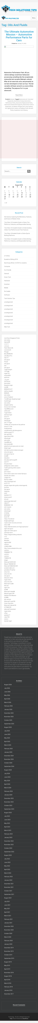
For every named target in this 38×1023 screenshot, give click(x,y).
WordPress (25, 1018)
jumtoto (6, 487)
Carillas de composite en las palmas (14, 424)
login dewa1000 (8, 436)
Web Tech (7, 327)
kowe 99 (6, 517)
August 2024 (8, 770)
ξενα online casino (9, 473)
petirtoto (6, 377)
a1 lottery (7, 256)
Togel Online (7, 413)
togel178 (6, 373)
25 (9, 197)
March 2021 (7, 915)
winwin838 (7, 375)
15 (26, 193)
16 (30, 193)
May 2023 (7, 823)
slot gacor (7, 359)
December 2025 (9, 713)
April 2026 (7, 699)
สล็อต (5, 613)
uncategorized (8, 302)
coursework (7, 350)
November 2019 (9, 951)
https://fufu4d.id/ (9, 519)
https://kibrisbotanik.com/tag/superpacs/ (16, 526)
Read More (19, 95)
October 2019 (8, 955)
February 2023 (8, 834)
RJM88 (6, 597)
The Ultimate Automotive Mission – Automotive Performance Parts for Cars (19, 36)
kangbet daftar (8, 405)
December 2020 (9, 926)
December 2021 (9, 883)
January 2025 (8, 752)
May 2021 (7, 908)
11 (9, 193)
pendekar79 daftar (9, 570)
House (6, 361)
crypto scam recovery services (13, 523)
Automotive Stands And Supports (14, 104)
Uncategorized (8, 320)
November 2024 (9, 759)
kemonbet (7, 383)
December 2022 (9, 841)
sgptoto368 (7, 542)
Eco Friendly (7, 270)
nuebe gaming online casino (12, 468)
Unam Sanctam (8, 603)
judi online (7, 440)
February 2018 (8, 987)
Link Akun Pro (8, 356)
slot (5, 365)
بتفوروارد (6, 379)
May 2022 (7, 866)
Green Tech (7, 277)
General (13, 99)
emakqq (6, 513)
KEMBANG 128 (8, 505)
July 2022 (7, 859)
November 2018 (9, 972)
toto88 (6, 387)
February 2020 (8, 940)
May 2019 (7, 965)
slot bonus (7, 381)
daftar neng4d (8, 391)
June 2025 (7, 734)
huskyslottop (8, 428)
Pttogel (6, 352)
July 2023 (7, 816)
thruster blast (8, 464)
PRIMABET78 (8, 552)
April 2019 (7, 969)
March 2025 (7, 745)
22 (26, 195)
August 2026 (8, 684)
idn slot (6, 499)
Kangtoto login (8, 385)
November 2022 (9, 844)
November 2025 (9, 716)
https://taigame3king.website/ (13, 534)
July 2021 (7, 901)
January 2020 (8, 944)
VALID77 (6, 503)
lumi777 (6, 416)
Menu (34, 18)
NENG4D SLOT (8, 389)
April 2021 (7, 912)
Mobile (6, 288)
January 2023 (8, 837)
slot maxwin (7, 507)
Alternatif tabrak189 (10, 605)
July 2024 (7, 773)
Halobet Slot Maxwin (10, 595)
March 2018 (7, 983)
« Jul (5, 202)
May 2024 (7, 780)
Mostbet (6, 540)
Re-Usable (7, 291)
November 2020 (9, 930)
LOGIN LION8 (7, 546)
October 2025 (8, 720)
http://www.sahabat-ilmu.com (13, 548)
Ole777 (6, 357)
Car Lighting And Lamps (11, 108)
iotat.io (6, 619)
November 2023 (9, 802)
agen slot (7, 587)
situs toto (7, 572)
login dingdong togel (14, 399)
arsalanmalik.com (9, 568)
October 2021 (8, 891)
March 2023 (7, 830)
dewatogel (7, 420)
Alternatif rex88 (8, 583)
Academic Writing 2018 (11, 259)
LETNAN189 (7, 607)
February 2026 (8, 706)
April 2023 (7, 827)
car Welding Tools (23, 108)
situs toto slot (8, 581)
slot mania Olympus (21, 473)
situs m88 (7, 524)
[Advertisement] (19, 139)
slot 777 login (8, 422)
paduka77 (7, 615)
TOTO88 (6, 371)
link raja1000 (8, 434)
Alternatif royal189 (9, 601)
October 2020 (8, 933)
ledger (6, 560)
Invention (7, 284)
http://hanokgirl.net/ (10, 481)
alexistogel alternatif (10, 501)
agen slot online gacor (10, 530)
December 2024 (9, 755)
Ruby (11, 1018)
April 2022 (7, 869)
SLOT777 (7, 483)
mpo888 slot (8, 442)
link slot (6, 585)
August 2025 (8, 727)
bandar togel (8, 621)
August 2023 (8, 812)
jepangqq (7, 515)
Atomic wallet (8, 479)
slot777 (6, 462)
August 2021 (8, 898)
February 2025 (8, 748)
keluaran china (8, 578)
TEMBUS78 (7, 558)
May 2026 (7, 695)
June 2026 (7, 691)
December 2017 (9, 994)
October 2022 (8, 848)
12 (13, 193)
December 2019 (9, 947)
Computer (7, 266)
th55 (5, 493)
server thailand (8, 397)
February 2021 (8, 919)
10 (5, 193)
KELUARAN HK (8, 354)
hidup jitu (7, 491)
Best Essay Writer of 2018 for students (15, 263)
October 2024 (8, 763)
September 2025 (9, 723)
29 (26, 197)
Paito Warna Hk (8, 348)
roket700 (7, 617)
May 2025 (7, 738)
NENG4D (6, 393)
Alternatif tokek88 (9, 591)
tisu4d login (7, 401)
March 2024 (7, 787)
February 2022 (8, 876)
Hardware (7, 280)
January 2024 (8, 795)
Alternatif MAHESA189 (11, 566)
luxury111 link (8, 426)
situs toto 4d (7, 574)
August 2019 (8, 962)
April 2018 (7, 979)
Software (7, 295)
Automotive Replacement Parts (24, 103)
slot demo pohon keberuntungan (13, 450)
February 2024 (8, 791)
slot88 (6, 589)
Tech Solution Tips (9, 298)
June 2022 (7, 862)
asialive (6, 469)
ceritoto (6, 538)
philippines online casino (11, 466)
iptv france (7, 471)
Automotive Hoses (19, 101)
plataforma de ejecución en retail (13, 446)
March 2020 (7, 937)
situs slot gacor (8, 452)
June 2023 (7, 819)
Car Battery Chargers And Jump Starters (22, 106)
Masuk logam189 (9, 593)
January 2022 (8, 880)
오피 (5, 536)
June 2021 (7, 905)
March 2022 (7, 873)
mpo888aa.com (8, 409)
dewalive (6, 458)
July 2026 (7, 688)
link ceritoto (7, 599)
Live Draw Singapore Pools (12, 338)
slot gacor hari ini (9, 454)
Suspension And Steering (21, 110)
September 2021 (9, 894)
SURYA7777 (7, 495)
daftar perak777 (9, 432)
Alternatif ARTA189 (10, 562)
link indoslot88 (8, 444)
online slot (7, 411)
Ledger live (7, 477)
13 (17, 193)
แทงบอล (6, 346)
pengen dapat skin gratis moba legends (15, 485)
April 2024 (7, 784)
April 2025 (7, 741)
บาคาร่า (6, 344)
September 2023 (9, 809)
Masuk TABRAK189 (10, 564)
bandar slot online (9, 475)
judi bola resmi (8, 532)
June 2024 (7, 777)
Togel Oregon (8, 369)
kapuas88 (7, 342)
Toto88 (6, 399)
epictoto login (8, 414)
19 (13, 195)
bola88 (6, 456)
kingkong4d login (9, 521)
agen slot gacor (8, 528)
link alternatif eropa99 (10, 460)
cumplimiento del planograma (13, 430)
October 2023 (8, 805)
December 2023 (9, 798)
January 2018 (8, 990)
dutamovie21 (8, 497)
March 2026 (7, 702)
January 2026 (8, 709)
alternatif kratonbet (10, 609)
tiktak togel (7, 448)
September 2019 (9, 958)
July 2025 (7, 731)
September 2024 (9, 766)
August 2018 (8, 976)
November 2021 (9, 887)
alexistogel (7, 511)
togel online (7, 579)
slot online (7, 340)
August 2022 (8, 855)
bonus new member (10, 407)
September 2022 (9, 851)
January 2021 (8, 923)
